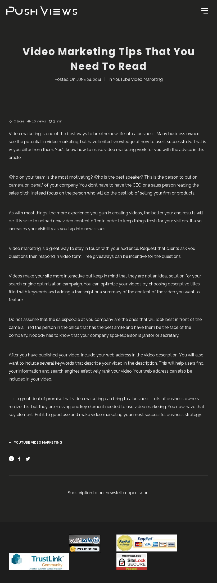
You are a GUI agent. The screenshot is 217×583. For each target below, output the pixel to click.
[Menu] (204, 10)
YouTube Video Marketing (138, 79)
